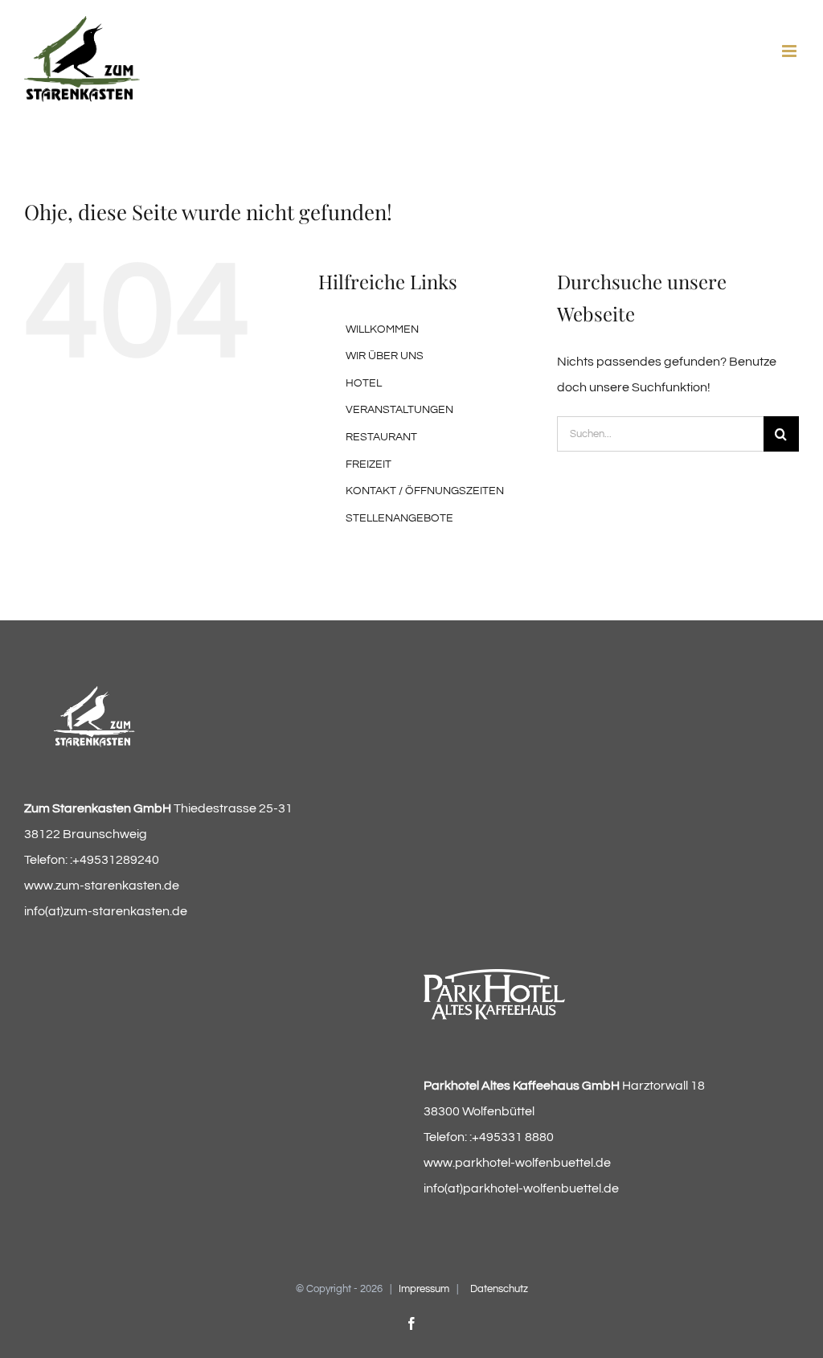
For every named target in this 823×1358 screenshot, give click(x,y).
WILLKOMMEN (382, 329)
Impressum (424, 1289)
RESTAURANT (381, 437)
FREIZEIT (368, 464)
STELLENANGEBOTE (399, 518)
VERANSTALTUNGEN (399, 409)
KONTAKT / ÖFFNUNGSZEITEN (425, 491)
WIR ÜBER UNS (385, 356)
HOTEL (364, 383)
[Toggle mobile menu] (790, 51)
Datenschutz (499, 1289)
